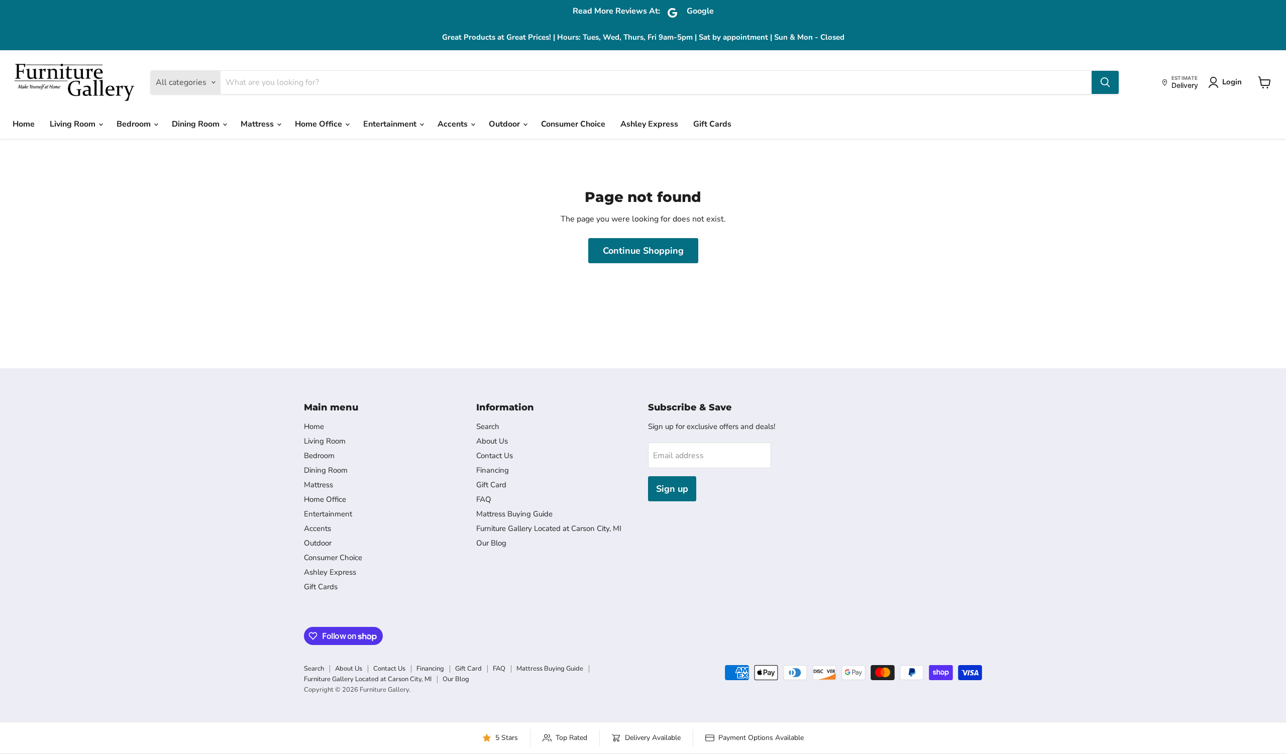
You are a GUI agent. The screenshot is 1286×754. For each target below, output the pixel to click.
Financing (492, 470)
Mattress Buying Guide (514, 514)
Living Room (73, 124)
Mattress (258, 124)
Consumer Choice (573, 124)
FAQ (483, 499)
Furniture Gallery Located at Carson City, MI (548, 528)
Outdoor (505, 124)
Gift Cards (712, 124)
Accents (454, 124)
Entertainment (390, 124)
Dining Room (197, 124)
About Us (492, 441)
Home (24, 124)
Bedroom (135, 124)
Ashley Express (649, 124)
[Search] (1105, 82)
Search (487, 426)
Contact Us (494, 456)
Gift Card (491, 485)
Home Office (319, 124)
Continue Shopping (643, 251)
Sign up (672, 489)
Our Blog (491, 543)
